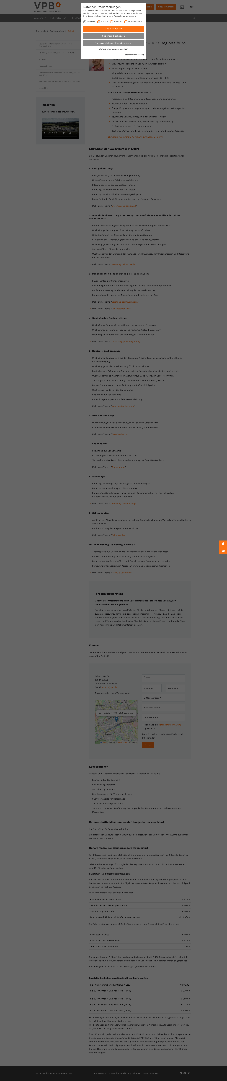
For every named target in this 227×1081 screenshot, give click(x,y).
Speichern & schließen (113, 36)
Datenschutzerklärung (134, 55)
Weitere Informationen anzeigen (113, 49)
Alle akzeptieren (113, 28)
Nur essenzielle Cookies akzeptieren (113, 43)
